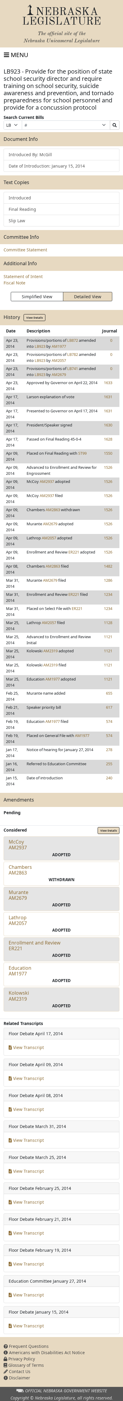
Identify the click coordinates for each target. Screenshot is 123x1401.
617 (109, 707)
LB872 (72, 340)
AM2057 (59, 360)
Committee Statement (25, 250)
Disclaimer (19, 1378)
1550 (108, 453)
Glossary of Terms (25, 1365)
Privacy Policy (21, 1359)
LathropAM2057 (18, 920)
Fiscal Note (14, 283)
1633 (108, 382)
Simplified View (37, 296)
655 (109, 693)
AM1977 (59, 346)
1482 (108, 566)
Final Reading (22, 209)
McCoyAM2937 (18, 844)
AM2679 (59, 374)
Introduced (20, 198)
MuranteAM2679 (18, 895)
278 (109, 749)
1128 (108, 622)
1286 (108, 580)
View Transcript (28, 1047)
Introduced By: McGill (30, 154)
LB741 (72, 368)
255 (109, 763)
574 (109, 721)
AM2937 (47, 481)
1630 (108, 425)
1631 (108, 396)
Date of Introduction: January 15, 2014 (47, 166)
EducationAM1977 (20, 971)
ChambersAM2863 (20, 870)
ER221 (73, 552)
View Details (34, 318)
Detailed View (87, 296)
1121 (108, 636)
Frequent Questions (28, 1346)
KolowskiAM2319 (19, 996)
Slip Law (17, 220)
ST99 (82, 453)
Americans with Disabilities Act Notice (46, 1352)
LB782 (72, 354)
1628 (108, 439)
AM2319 (50, 650)
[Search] (114, 125)
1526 (108, 467)
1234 (108, 594)
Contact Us (19, 1371)
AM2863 (53, 509)
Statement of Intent (23, 276)
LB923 (40, 346)
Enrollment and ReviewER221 (35, 945)
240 (109, 778)
